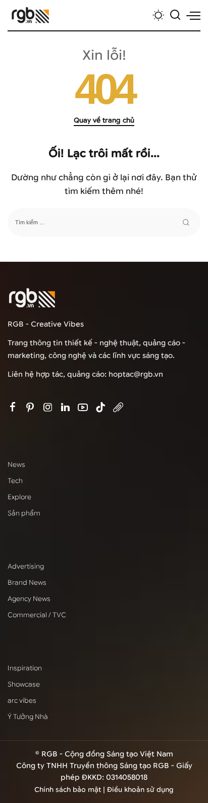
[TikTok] (100, 407)
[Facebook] (13, 407)
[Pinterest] (30, 407)
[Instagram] (48, 407)
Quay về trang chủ (104, 120)
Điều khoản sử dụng (140, 789)
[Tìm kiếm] (175, 15)
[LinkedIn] (65, 407)
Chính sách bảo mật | (70, 789)
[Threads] (118, 407)
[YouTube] (83, 407)
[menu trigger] (193, 15)
